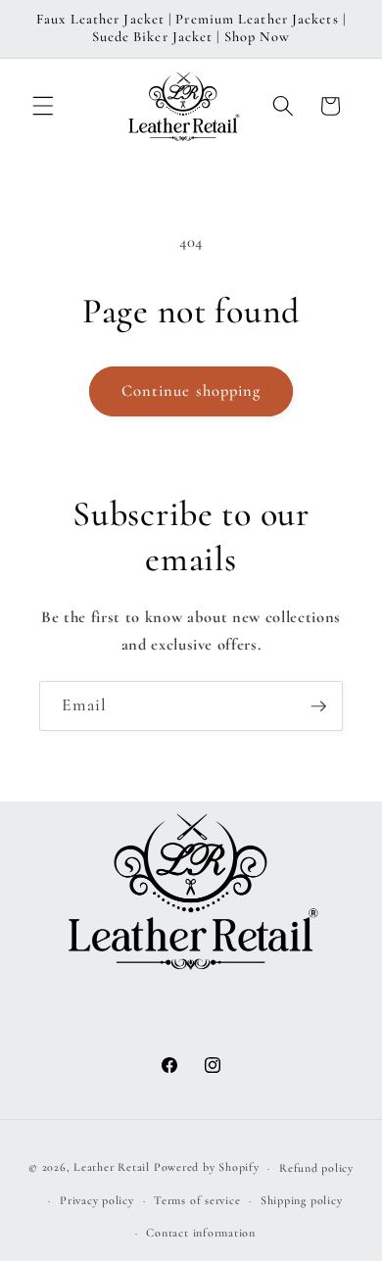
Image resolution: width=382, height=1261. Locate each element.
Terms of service (197, 1200)
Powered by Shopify (207, 1168)
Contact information (201, 1232)
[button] (43, 105)
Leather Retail (111, 1168)
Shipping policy (302, 1200)
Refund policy (316, 1168)
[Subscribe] (318, 706)
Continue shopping (191, 391)
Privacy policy (97, 1200)
